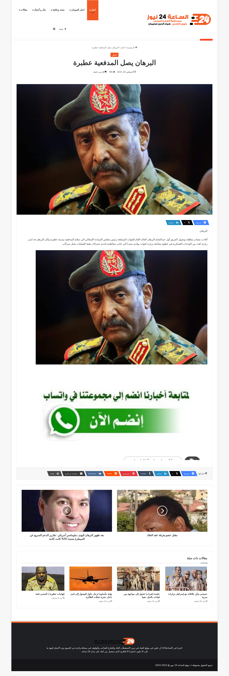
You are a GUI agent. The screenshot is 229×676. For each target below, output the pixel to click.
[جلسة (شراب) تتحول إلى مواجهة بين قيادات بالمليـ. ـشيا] (138, 579)
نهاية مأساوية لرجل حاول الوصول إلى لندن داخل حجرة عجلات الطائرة (91, 595)
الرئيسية (131, 47)
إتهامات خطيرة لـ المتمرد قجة (50, 593)
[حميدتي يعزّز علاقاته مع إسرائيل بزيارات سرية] (186, 579)
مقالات (24, 10)
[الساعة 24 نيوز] (178, 19)
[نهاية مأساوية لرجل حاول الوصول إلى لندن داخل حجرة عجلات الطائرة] (90, 579)
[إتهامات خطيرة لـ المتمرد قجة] (43, 579)
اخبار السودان (77, 10)
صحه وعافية (59, 10)
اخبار (93, 10)
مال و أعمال (40, 10)
